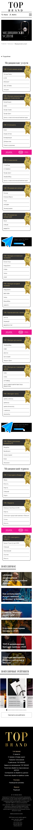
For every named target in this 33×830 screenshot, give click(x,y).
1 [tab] (6, 709)
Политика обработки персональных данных (16, 769)
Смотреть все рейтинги (16, 715)
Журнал (16, 787)
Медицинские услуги (14, 703)
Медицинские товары (14, 701)
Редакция (16, 790)
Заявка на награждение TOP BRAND (16, 765)
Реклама (16, 780)
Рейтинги (10, 44)
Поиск (6, 15)
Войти (14, 15)
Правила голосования (16, 760)
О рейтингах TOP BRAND (16, 762)
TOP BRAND (17, 751)
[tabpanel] (16, 693)
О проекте (16, 754)
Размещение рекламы (16, 782)
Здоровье (12, 698)
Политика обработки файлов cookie (16, 775)
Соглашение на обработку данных (16, 773)
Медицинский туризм (14, 705)
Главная (3, 43)
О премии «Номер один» (16, 757)
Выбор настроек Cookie (16, 813)
